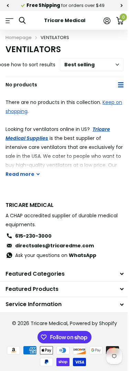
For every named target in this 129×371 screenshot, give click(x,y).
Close (64, 273)
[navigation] (7, 5)
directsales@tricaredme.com (54, 245)
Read (20, 174)
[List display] (120, 84)
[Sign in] (106, 20)
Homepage (19, 37)
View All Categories (9, 20)
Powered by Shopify (93, 323)
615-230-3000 (33, 235)
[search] (22, 20)
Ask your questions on (55, 255)
